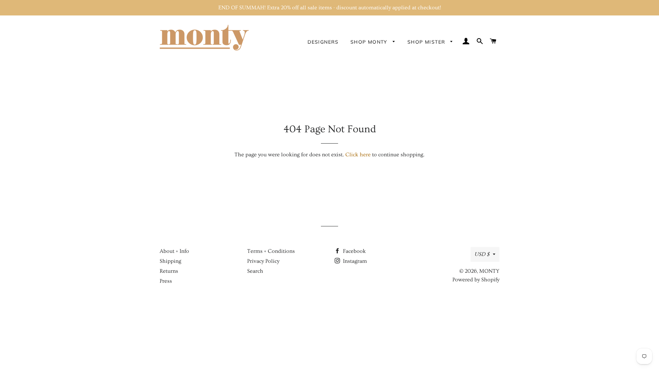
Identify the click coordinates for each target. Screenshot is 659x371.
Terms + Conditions (271, 251)
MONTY (489, 271)
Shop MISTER (427, 42)
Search (255, 271)
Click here (358, 154)
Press (166, 281)
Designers (323, 42)
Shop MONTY (369, 42)
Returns (169, 271)
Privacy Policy (263, 261)
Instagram (354, 261)
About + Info (174, 251)
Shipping (170, 261)
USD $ (481, 254)
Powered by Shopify (475, 280)
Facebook (354, 251)
